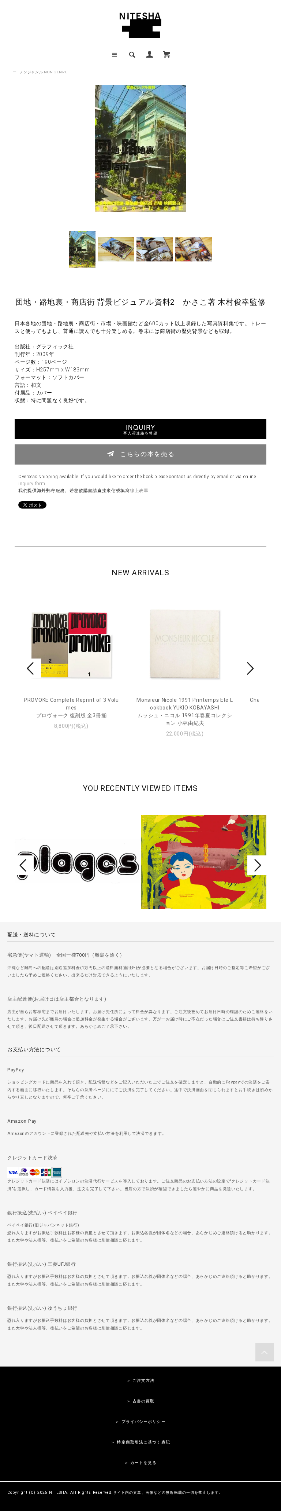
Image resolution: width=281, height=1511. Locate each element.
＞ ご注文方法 (141, 1380)
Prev (31, 668)
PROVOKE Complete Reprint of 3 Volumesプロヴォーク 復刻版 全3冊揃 (71, 707)
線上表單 (139, 490)
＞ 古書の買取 (141, 1401)
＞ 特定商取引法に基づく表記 (140, 1442)
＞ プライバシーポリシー (140, 1421)
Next (249, 668)
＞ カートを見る (140, 1462)
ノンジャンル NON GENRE (43, 72)
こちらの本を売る (147, 453)
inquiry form (31, 483)
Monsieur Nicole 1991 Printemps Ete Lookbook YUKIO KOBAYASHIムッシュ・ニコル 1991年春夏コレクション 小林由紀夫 (184, 711)
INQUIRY (140, 429)
